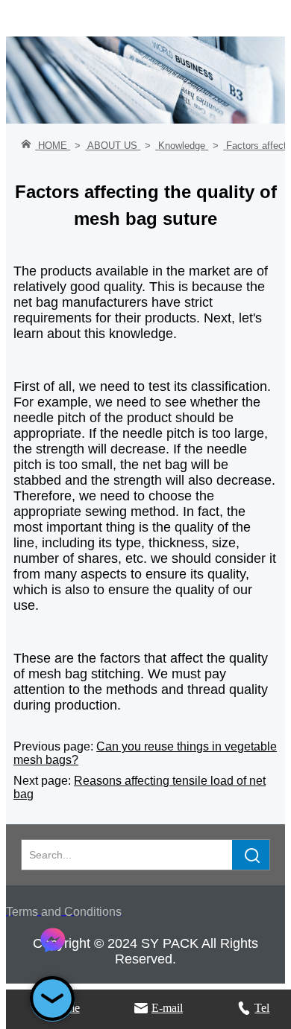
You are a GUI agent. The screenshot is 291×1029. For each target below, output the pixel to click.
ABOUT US (112, 145)
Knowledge (181, 145)
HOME (52, 145)
